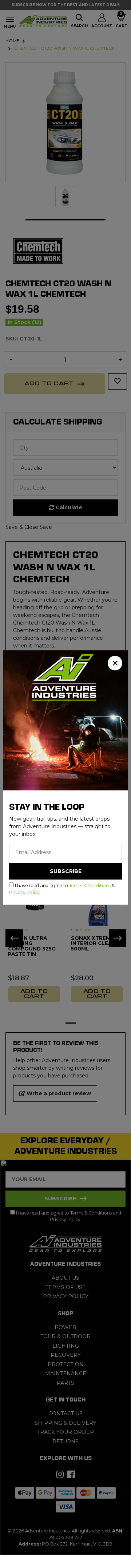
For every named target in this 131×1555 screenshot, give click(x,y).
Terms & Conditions (90, 885)
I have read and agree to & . (62, 889)
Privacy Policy (24, 892)
